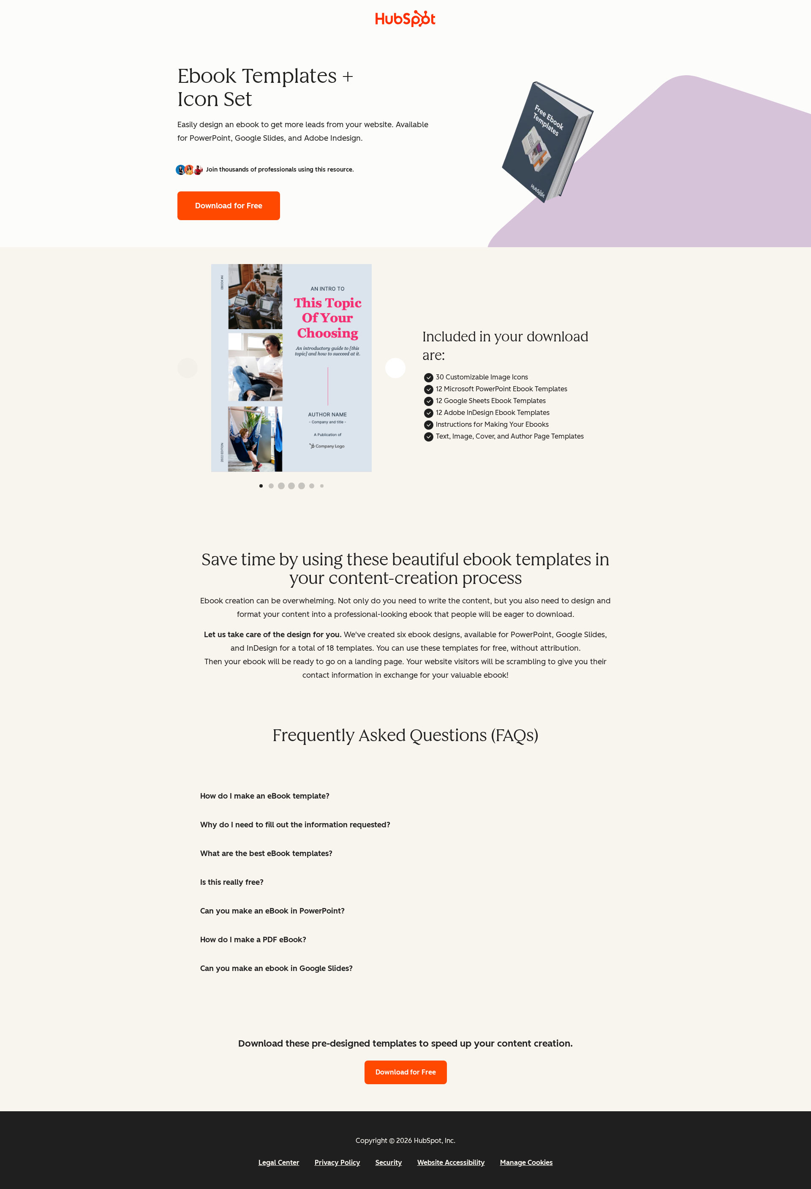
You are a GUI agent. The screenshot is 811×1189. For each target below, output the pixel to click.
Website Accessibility (451, 1163)
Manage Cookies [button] (526, 1163)
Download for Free (228, 205)
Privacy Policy (337, 1163)
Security (389, 1163)
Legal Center (279, 1163)
